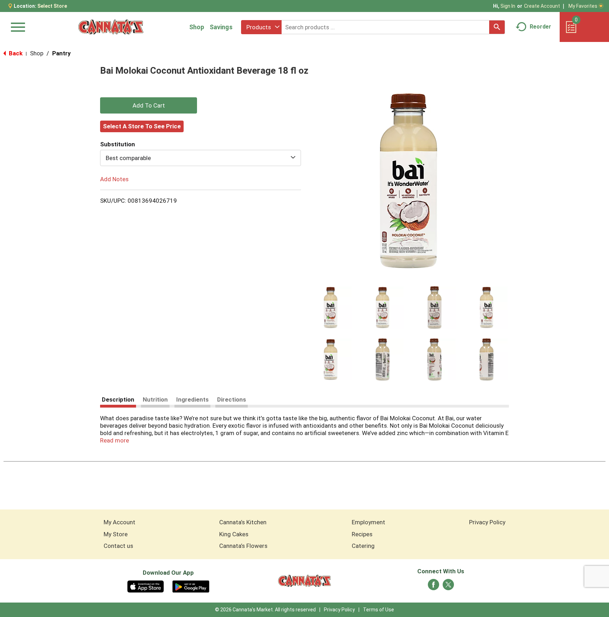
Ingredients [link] (192, 399)
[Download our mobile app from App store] (145, 585)
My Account (119, 522)
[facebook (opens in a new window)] (433, 586)
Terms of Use (378, 609)
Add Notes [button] (114, 179)
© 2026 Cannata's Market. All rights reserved (265, 609)
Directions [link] (231, 399)
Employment (368, 522)
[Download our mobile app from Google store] (190, 585)
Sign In (507, 6)
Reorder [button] (540, 26)
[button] (330, 307)
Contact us (118, 545)
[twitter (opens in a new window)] (448, 586)
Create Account (542, 6)
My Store (116, 534)
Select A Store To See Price (142, 126)
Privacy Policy (487, 522)
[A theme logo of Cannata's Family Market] (110, 27)
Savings (221, 27)
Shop (196, 27)
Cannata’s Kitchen (242, 522)
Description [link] (118, 399)
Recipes (362, 534)
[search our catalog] (497, 27)
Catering (363, 545)
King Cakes (233, 534)
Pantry (61, 53)
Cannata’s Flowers (243, 545)
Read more (114, 440)
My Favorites (582, 6)
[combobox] (261, 27)
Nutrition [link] (155, 399)
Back (15, 53)
